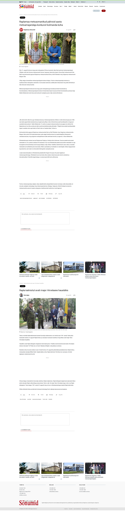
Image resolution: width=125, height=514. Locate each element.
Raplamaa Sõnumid (29, 30)
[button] (104, 2)
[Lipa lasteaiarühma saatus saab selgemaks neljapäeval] (51, 267)
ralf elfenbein (55, 198)
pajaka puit (35, 198)
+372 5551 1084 (52, 489)
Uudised (21, 14)
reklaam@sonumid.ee (53, 491)
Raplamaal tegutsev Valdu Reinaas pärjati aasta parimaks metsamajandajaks (95, 276)
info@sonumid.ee (23, 495)
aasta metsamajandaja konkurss (26, 198)
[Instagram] (99, 2)
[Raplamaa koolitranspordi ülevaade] (73, 267)
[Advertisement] (47, 107)
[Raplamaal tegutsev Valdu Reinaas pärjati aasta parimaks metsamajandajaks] (95, 267)
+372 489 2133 (22, 493)
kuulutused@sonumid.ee (84, 491)
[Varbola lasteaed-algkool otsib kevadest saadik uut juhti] (29, 267)
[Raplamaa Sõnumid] (21, 30)
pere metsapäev (42, 198)
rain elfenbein (49, 198)
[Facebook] (97, 2)
